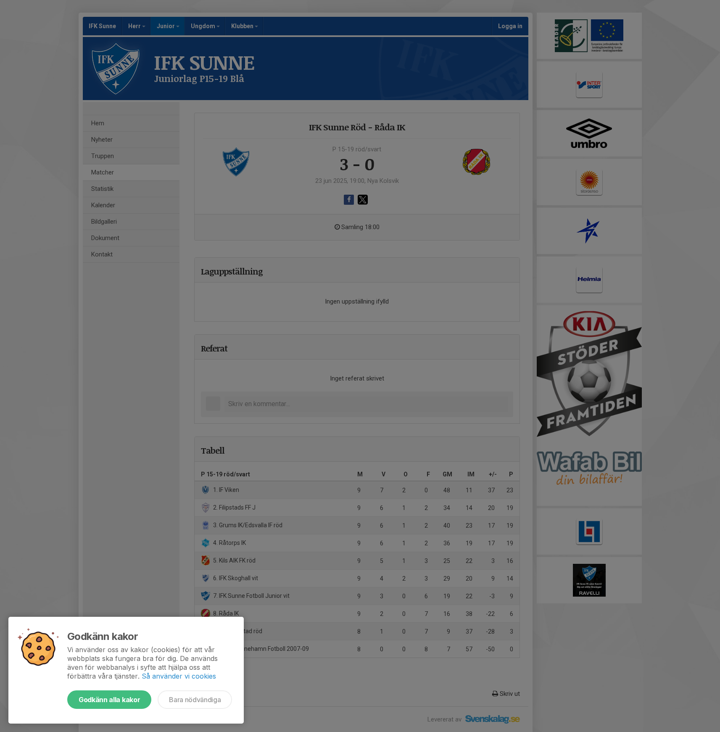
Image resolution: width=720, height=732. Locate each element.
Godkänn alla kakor (109, 699)
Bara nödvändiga (195, 699)
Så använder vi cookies (179, 676)
